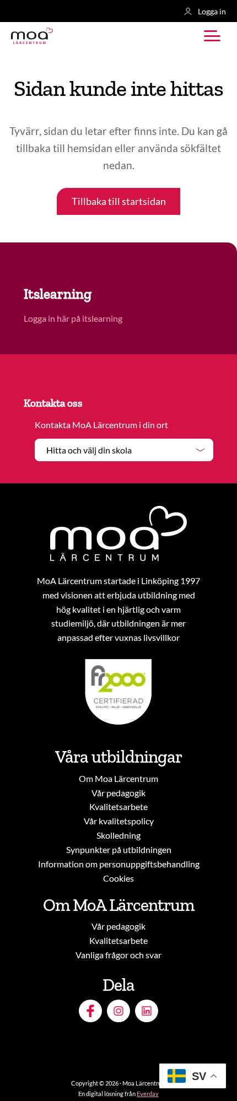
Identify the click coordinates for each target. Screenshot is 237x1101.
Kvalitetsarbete (118, 806)
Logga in (212, 11)
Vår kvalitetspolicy (119, 821)
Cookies (118, 878)
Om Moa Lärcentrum (118, 778)
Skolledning (118, 835)
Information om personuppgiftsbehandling (119, 864)
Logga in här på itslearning (74, 318)
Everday (148, 1094)
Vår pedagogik (118, 792)
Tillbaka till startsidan (119, 201)
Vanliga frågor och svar (118, 954)
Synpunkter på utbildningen (118, 849)
